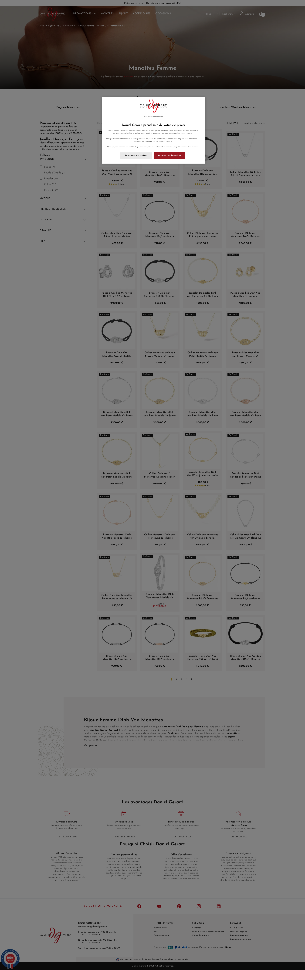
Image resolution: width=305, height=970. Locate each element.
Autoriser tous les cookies (169, 155)
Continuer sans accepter (153, 117)
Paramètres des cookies (136, 155)
